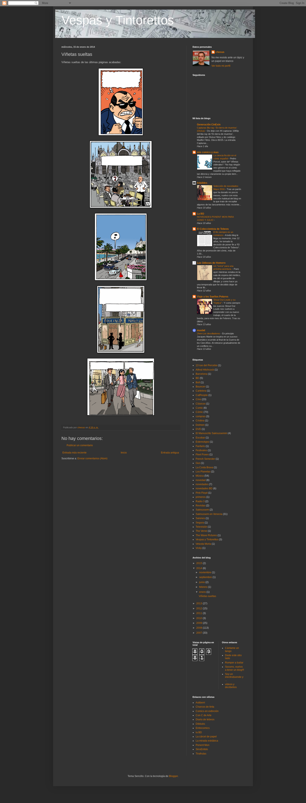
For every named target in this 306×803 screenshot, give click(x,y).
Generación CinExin (208, 124)
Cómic (199, 412)
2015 (199, 563)
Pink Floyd (202, 492)
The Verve (201, 531)
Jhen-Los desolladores (209, 333)
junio (202, 582)
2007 (199, 632)
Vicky (199, 548)
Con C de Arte (203, 715)
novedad (201, 480)
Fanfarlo (200, 446)
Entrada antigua (170, 452)
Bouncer (200, 386)
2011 (199, 613)
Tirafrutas (201, 753)
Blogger (173, 776)
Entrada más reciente (74, 452)
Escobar (200, 437)
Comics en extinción (207, 711)
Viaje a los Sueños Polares (212, 296)
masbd (201, 330)
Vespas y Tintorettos (117, 20)
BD (197, 378)
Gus (198, 463)
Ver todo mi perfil (220, 65)
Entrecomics (203, 728)
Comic (199, 407)
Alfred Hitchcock (205, 369)
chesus (220, 52)
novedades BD (204, 488)
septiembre (206, 577)
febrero (203, 587)
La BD (200, 213)
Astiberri (200, 702)
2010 (199, 618)
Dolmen (200, 424)
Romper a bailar (234, 662)
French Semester (205, 458)
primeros (201, 497)
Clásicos (200, 403)
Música (200, 475)
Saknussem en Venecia (209, 514)
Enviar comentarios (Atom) (92, 458)
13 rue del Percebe (206, 365)
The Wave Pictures (206, 535)
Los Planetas (203, 471)
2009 (199, 623)
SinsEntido (202, 749)
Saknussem (202, 509)
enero (202, 592)
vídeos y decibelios (231, 686)
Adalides (202, 182)
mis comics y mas (208, 152)
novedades (202, 484)
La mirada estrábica (207, 740)
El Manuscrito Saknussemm (211, 433)
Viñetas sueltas (207, 596)
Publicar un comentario (80, 445)
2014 (199, 568)
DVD (198, 429)
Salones (200, 518)
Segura (200, 522)
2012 (199, 608)
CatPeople (202, 395)
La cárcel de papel (206, 736)
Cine (198, 399)
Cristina (200, 420)
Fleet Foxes (202, 454)
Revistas (200, 505)
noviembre (205, 572)
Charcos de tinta (205, 706)
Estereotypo (202, 441)
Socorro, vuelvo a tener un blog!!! (234, 668)
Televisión (201, 526)
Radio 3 (200, 501)
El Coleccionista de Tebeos (213, 228)
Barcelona (201, 373)
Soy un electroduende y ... (234, 677)
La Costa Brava (204, 467)
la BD (199, 732)
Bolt (198, 382)
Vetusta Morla (203, 543)
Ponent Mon (202, 745)
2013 (199, 603)
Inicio (124, 452)
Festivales (201, 450)
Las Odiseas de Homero (211, 262)
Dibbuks (200, 723)
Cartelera (201, 390)
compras (200, 416)
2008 (199, 627)
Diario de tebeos (205, 719)
